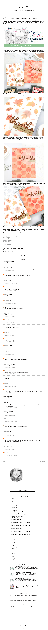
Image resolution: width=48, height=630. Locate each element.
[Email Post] (13, 251)
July (13, 539)
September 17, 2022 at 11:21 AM (11, 386)
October (13, 508)
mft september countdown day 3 (17, 533)
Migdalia (6, 370)
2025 (12, 499)
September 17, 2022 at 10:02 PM (11, 407)
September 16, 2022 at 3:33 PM (10, 316)
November (14, 507)
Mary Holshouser (7, 411)
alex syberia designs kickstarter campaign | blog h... (21, 522)
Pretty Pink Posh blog (10, 236)
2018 (12, 555)
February (13, 547)
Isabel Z (5, 332)
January (13, 548)
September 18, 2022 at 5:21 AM (10, 415)
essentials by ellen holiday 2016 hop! (22, 566)
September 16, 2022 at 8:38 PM (10, 348)
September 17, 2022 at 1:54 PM (10, 392)
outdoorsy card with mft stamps (17, 528)
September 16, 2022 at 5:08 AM (10, 264)
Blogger (26, 625)
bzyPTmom (6, 280)
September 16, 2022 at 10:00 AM (11, 283)
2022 (12, 504)
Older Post (5, 461)
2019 (12, 553)
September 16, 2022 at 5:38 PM (10, 335)
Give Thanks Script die (33, 226)
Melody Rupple (7, 241)
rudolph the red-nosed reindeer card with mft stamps (21, 525)
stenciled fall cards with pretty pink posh (19, 520)
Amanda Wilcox (7, 243)
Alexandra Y (6, 294)
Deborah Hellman (7, 358)
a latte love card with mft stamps (17, 516)
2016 (12, 558)
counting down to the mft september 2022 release (20, 536)
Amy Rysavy (6, 237)
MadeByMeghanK (7, 261)
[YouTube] (27, 485)
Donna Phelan (7, 267)
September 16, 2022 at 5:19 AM (10, 270)
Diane (5, 274)
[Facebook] (21, 485)
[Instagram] (25, 485)
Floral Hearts (38, 228)
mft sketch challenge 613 (16, 513)
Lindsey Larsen (7, 240)
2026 (12, 498)
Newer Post (42, 461)
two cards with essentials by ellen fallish (19, 511)
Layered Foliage (20, 95)
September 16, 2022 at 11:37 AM (11, 303)
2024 (12, 501)
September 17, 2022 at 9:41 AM (10, 380)
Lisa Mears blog (21, 232)
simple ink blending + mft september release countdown (22, 534)
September (14, 510)
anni (5, 377)
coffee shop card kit (15, 517)
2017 (12, 556)
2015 (12, 559)
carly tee (24, 7)
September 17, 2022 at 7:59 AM (10, 373)
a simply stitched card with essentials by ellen (20, 514)
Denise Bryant (7, 345)
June (13, 541)
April (13, 544)
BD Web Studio (26, 628)
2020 (12, 552)
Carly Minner (7, 244)
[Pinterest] (23, 485)
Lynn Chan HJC (7, 446)
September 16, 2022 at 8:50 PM (10, 354)
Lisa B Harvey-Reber (8, 425)
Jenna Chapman (7, 452)
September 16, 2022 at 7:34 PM (10, 341)
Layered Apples (30, 95)
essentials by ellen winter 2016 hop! (22, 578)
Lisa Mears (6, 245)
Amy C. (5, 383)
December (14, 505)
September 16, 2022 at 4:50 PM (10, 322)
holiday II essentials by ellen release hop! (23, 572)
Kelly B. (5, 313)
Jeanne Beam (7, 326)
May (13, 542)
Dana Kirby (6, 239)
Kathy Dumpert (7, 418)
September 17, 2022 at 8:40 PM (10, 399)
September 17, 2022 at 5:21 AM (10, 367)
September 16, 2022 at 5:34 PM (10, 329)
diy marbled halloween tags (16, 519)
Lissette (5, 319)
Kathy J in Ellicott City (8, 364)
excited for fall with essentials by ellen (18, 523)
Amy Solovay (7, 431)
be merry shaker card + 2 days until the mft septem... (21, 531)
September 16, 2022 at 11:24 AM (11, 290)
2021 (12, 550)
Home (24, 461)
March (13, 545)
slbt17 (5, 351)
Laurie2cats (6, 300)
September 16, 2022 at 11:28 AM (11, 297)
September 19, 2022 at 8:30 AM (10, 435)
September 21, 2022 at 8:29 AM (10, 449)
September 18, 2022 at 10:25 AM (11, 421)
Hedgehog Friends (29, 228)
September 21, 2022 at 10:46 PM (11, 455)
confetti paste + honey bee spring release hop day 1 (25, 584)
